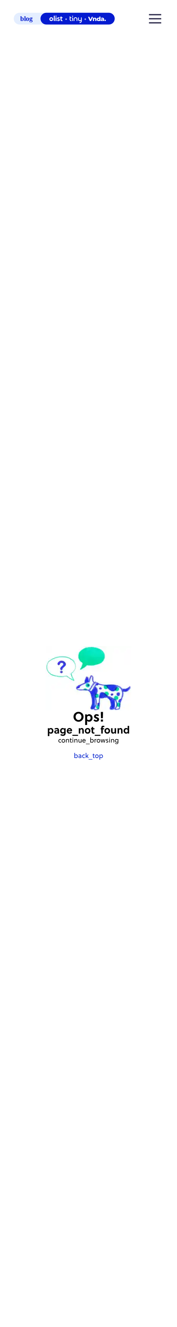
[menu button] (155, 19)
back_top (88, 756)
